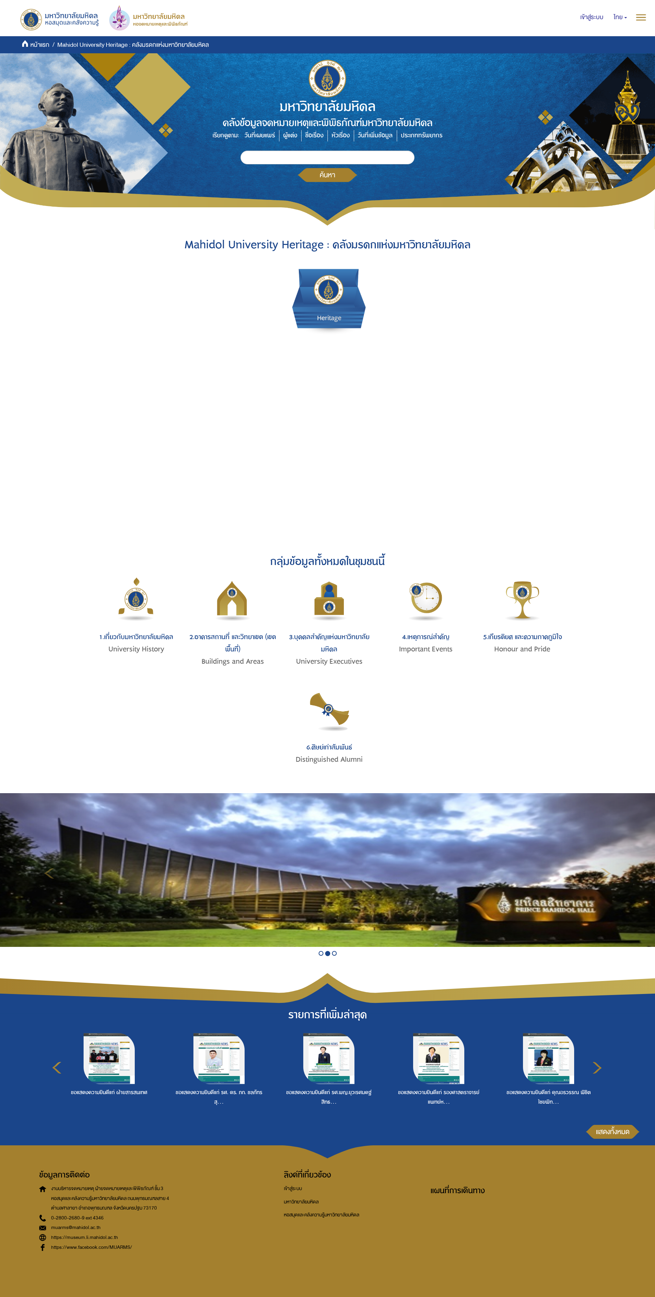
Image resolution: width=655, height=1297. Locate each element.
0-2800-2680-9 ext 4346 (77, 1218)
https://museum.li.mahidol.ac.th (84, 1237)
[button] (620, 17)
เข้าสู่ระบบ (293, 1188)
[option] (107, 1082)
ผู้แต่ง (290, 135)
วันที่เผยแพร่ (260, 135)
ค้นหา (327, 175)
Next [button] (597, 1068)
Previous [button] (57, 1068)
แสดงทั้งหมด (612, 1132)
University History (136, 649)
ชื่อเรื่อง (314, 135)
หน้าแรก (39, 45)
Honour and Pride (522, 649)
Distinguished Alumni (329, 759)
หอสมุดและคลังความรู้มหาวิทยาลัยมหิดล (321, 1215)
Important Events (426, 649)
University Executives (329, 661)
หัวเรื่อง (341, 135)
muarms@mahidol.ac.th (76, 1227)
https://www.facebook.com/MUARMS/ (91, 1247)
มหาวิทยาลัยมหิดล (301, 1202)
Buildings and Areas (233, 661)
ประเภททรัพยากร (421, 135)
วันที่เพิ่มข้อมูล (375, 135)
